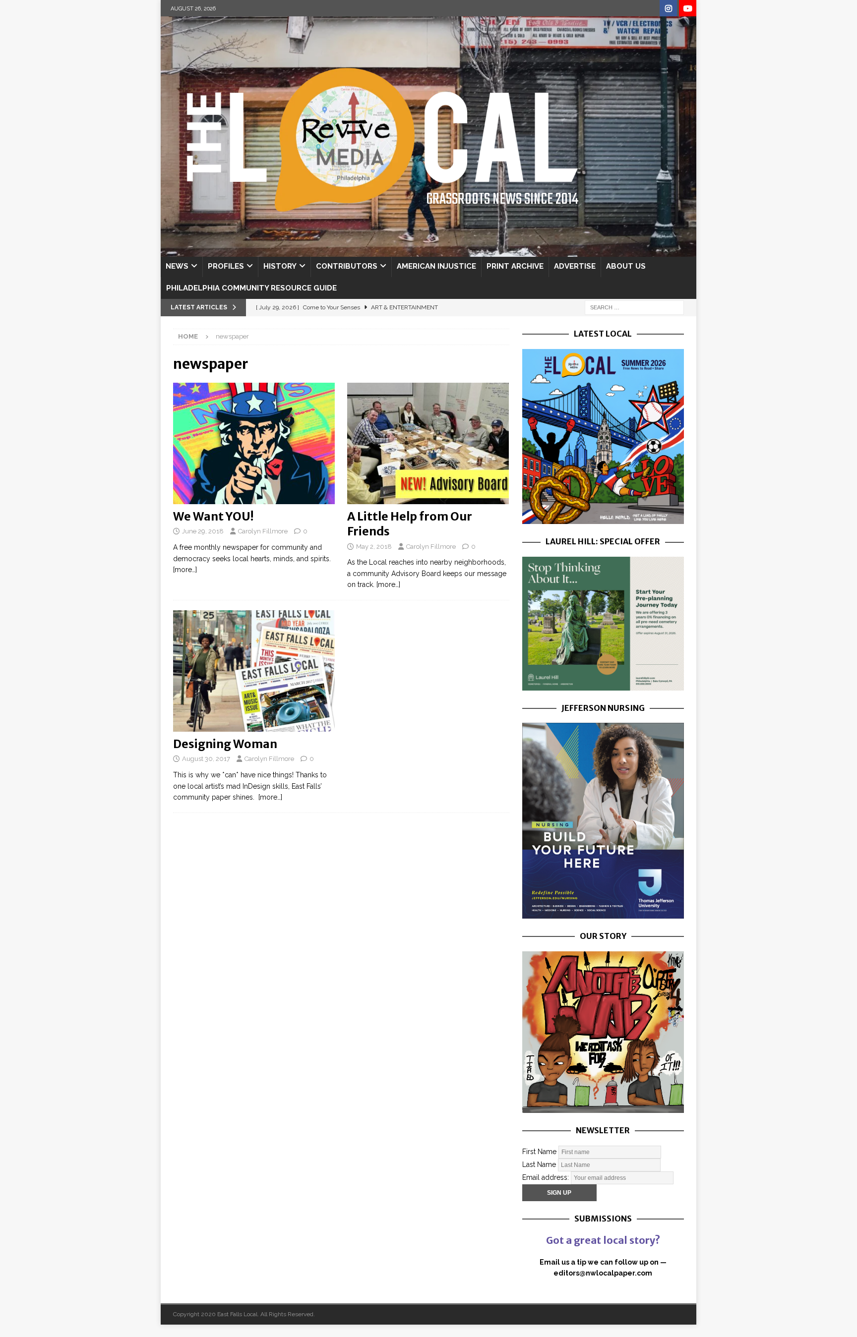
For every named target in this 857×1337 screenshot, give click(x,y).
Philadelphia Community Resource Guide (251, 288)
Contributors (346, 266)
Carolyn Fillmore (263, 531)
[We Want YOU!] (254, 443)
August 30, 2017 (206, 758)
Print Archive (515, 266)
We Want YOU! (213, 516)
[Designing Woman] (254, 671)
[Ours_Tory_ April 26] (603, 1107)
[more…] (185, 570)
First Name (539, 1151)
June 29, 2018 (203, 531)
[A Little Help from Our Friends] (428, 443)
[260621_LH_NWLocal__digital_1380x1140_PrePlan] (603, 685)
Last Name (539, 1164)
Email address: (546, 1177)
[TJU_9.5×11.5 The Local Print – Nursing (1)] (603, 913)
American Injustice (436, 266)
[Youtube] (687, 8)
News (177, 266)
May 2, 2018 (374, 546)
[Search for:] (634, 307)
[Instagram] (668, 8)
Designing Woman (225, 744)
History (280, 266)
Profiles (226, 266)
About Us (626, 266)
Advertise (575, 266)
